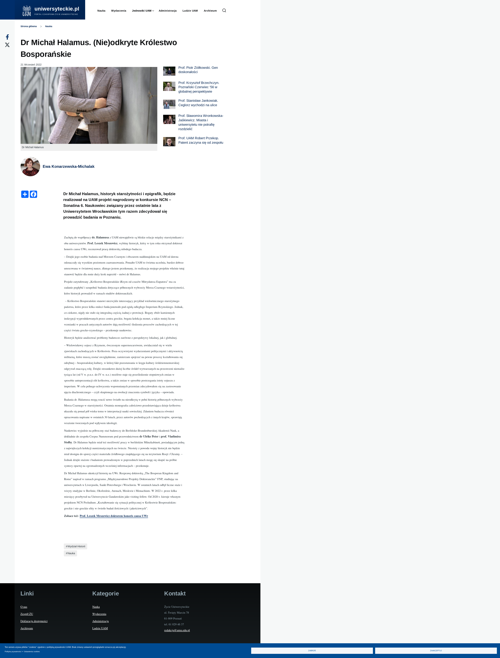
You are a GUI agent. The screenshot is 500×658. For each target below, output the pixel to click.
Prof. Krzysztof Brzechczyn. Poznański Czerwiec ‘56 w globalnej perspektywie (198, 87)
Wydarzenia (99, 614)
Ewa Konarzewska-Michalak (69, 166)
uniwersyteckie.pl (57, 9)
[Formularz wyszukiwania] (224, 11)
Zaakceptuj (436, 651)
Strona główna (29, 26)
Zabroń (312, 651)
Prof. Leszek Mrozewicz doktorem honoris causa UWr (114, 516)
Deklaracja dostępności (34, 621)
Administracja (100, 621)
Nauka (48, 26)
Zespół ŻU (26, 614)
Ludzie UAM (100, 628)
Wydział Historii (76, 546)
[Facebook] (7, 37)
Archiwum (26, 628)
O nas (23, 606)
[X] (7, 44)
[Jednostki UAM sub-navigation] (155, 11)
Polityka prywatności (13, 652)
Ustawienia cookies (32, 652)
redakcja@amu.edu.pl (177, 630)
